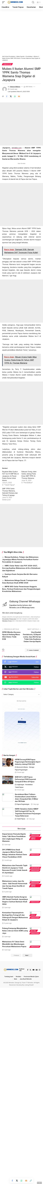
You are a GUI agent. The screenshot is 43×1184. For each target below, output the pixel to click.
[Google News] (36, 969)
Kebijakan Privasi (7, 621)
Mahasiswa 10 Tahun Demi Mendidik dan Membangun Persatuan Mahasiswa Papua (14, 944)
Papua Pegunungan (21, 770)
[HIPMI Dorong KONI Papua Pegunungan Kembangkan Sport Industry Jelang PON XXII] (7, 762)
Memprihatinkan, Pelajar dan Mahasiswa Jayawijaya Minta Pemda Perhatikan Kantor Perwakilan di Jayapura (20, 559)
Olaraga (31, 767)
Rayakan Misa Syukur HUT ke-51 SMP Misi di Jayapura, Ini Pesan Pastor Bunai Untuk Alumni (10, 476)
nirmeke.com (17, 148)
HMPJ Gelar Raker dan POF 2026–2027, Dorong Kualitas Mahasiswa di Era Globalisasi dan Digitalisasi (21, 568)
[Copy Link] (30, 1180)
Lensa (33, 915)
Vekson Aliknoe (15, 86)
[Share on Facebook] (7, 96)
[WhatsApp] (21, 682)
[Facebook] (21, 662)
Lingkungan (20, 784)
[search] (33, 2)
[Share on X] (11, 96)
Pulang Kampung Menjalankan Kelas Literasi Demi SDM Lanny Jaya (15, 930)
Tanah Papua (19, 787)
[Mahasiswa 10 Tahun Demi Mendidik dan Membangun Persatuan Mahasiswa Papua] (35, 943)
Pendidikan (7, 64)
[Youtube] (21, 677)
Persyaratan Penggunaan (9, 619)
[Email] (19, 96)
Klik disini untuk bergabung (12, 613)
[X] (21, 667)
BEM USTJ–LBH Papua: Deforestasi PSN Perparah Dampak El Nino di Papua (25, 779)
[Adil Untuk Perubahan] (15, 2)
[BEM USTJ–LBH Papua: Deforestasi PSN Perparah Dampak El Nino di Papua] (7, 780)
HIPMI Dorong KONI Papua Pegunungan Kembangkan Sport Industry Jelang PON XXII (27, 762)
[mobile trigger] (4, 2)
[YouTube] (33, 969)
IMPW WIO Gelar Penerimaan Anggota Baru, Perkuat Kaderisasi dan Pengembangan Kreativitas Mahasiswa (21, 588)
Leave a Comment (34, 650)
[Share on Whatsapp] (15, 96)
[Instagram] (21, 672)
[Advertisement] (21, 31)
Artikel (33, 930)
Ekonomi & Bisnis (22, 767)
